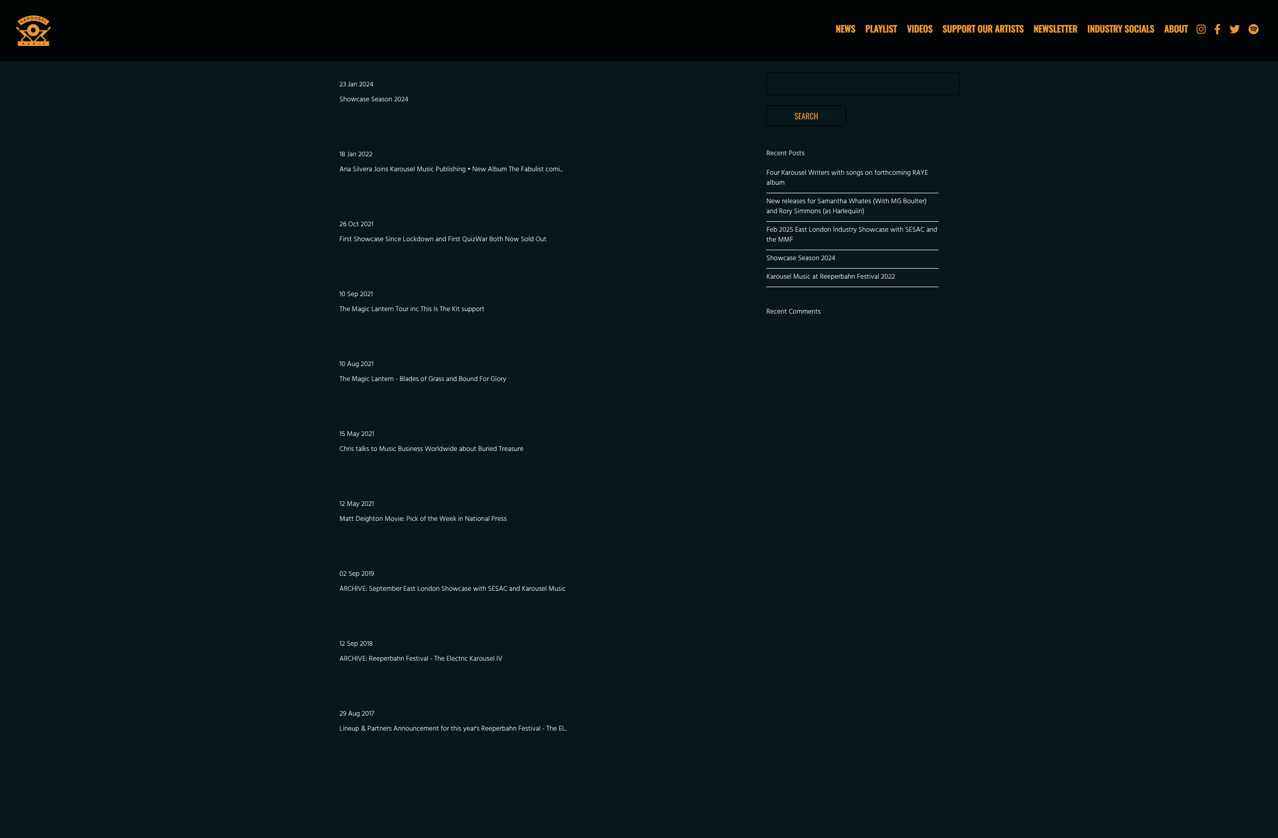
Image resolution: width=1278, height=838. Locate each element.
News (845, 28)
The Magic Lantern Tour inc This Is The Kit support (412, 310)
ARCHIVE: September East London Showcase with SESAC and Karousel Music (452, 589)
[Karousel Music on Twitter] (1235, 31)
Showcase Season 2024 (373, 100)
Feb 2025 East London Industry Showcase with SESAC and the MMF (851, 235)
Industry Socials (1120, 28)
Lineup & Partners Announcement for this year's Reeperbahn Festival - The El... (453, 729)
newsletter (1056, 28)
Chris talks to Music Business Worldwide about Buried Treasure (431, 449)
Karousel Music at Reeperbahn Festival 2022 (830, 277)
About (1176, 28)
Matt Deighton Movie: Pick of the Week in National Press (423, 519)
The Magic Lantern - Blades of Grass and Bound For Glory (422, 380)
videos (920, 28)
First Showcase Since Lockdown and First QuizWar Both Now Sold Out (443, 240)
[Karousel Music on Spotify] (1254, 31)
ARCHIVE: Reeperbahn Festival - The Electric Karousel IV (420, 659)
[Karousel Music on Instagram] (1201, 31)
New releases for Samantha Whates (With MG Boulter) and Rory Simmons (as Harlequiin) (846, 207)
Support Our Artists (983, 28)
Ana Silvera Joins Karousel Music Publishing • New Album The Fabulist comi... (451, 170)
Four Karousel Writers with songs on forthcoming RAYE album (847, 178)
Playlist (881, 28)
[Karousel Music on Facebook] (1217, 31)
